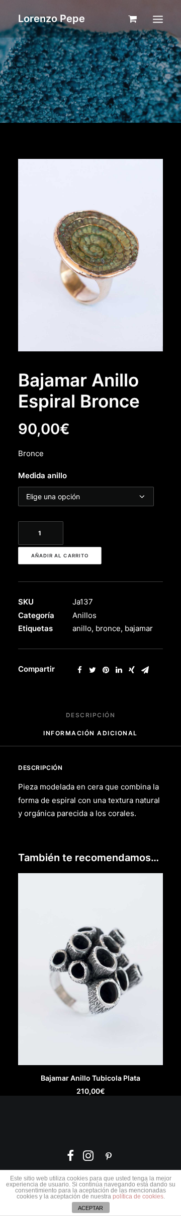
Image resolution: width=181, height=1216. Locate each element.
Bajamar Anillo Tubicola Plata (90, 1078)
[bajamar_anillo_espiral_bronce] (90, 255)
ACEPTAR (90, 1208)
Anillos (84, 615)
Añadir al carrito (60, 556)
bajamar (139, 628)
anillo (82, 628)
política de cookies (138, 1196)
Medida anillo (42, 475)
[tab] (90, 719)
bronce (108, 628)
